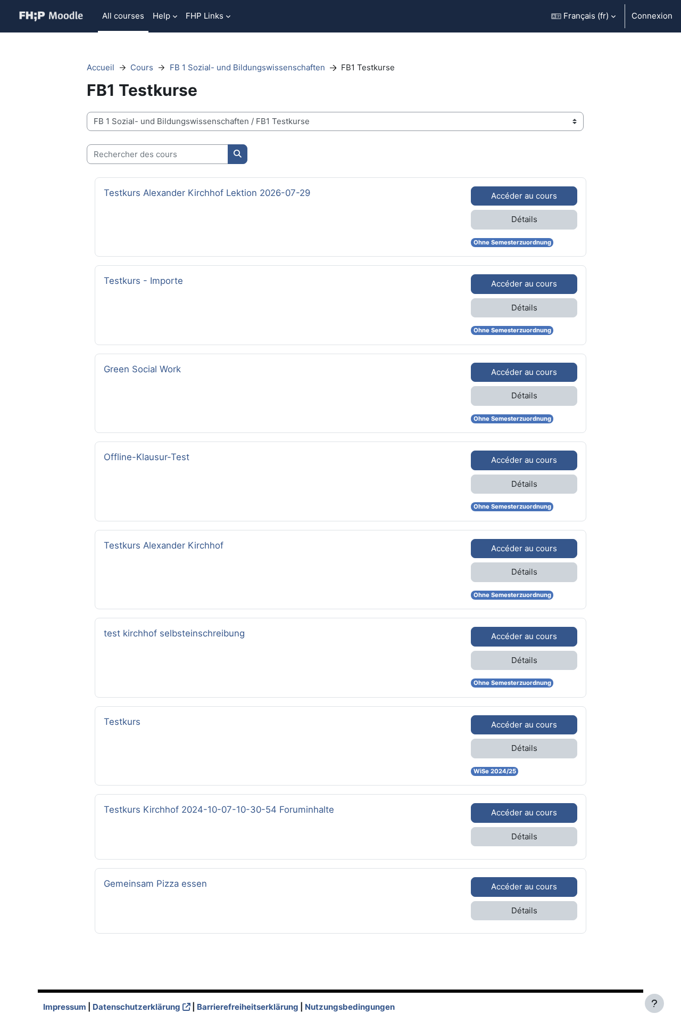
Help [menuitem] (161, 16)
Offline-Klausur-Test (146, 456)
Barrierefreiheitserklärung (247, 1007)
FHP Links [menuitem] (204, 16)
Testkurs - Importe (143, 280)
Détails (524, 219)
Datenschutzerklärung (136, 1007)
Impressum (64, 1007)
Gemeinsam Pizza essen (155, 883)
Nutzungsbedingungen (350, 1007)
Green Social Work (142, 368)
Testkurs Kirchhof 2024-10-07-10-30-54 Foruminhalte (219, 809)
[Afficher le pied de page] (654, 1003)
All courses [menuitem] (123, 16)
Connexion (652, 16)
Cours (141, 67)
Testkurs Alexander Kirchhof (163, 545)
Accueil (100, 67)
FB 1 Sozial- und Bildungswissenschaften (247, 67)
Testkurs (133, 721)
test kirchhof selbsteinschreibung (174, 633)
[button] (583, 16)
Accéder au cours (524, 196)
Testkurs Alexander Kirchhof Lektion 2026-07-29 (207, 192)
